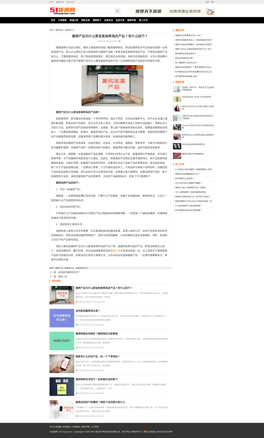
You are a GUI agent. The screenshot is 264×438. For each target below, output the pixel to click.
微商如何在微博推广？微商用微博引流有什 (193, 67)
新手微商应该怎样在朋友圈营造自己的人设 (193, 72)
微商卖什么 (69, 268)
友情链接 (76, 427)
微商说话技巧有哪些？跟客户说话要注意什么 (100, 402)
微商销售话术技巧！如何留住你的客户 (97, 379)
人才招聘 (95, 427)
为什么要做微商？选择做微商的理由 (190, 192)
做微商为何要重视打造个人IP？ (188, 35)
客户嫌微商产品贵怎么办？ (186, 62)
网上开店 (70, 2)
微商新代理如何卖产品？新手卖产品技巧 (192, 196)
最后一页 (62, 276)
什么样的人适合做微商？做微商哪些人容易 (193, 169)
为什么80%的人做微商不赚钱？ (188, 183)
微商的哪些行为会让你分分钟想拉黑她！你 (193, 201)
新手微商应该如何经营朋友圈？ (188, 210)
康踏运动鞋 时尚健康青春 (193, 154)
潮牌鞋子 (97, 20)
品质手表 (120, 20)
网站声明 (85, 427)
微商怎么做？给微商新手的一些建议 (190, 187)
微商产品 (115, 250)
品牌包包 (108, 20)
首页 (51, 2)
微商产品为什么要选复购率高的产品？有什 (193, 49)
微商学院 (60, 2)
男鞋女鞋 (85, 20)
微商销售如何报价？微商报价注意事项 (97, 333)
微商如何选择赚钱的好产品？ (187, 174)
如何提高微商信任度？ (69, 272)
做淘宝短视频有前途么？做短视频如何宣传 (193, 40)
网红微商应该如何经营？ (185, 53)
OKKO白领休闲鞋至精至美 (193, 144)
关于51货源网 (55, 427)
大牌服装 (62, 20)
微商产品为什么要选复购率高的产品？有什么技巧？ (104, 288)
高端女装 (74, 20)
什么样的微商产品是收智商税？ (188, 206)
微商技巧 (69, 30)
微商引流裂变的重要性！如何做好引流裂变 (193, 44)
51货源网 (53, 432)
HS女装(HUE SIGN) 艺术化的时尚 (196, 97)
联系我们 (67, 427)
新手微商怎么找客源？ (184, 178)
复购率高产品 (81, 268)
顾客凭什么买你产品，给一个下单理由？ (98, 356)
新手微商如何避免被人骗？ (186, 76)
